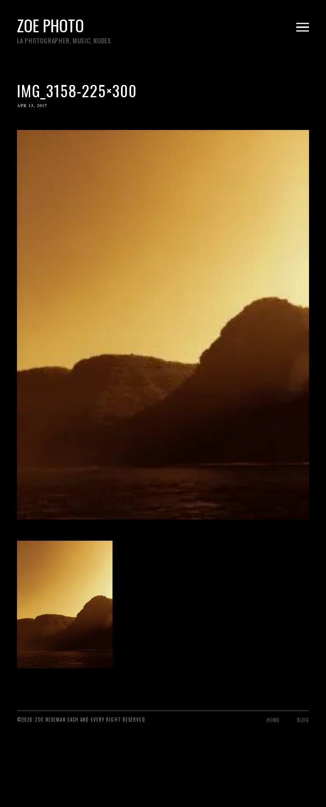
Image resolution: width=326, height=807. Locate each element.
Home (273, 720)
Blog (303, 720)
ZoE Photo (50, 25)
